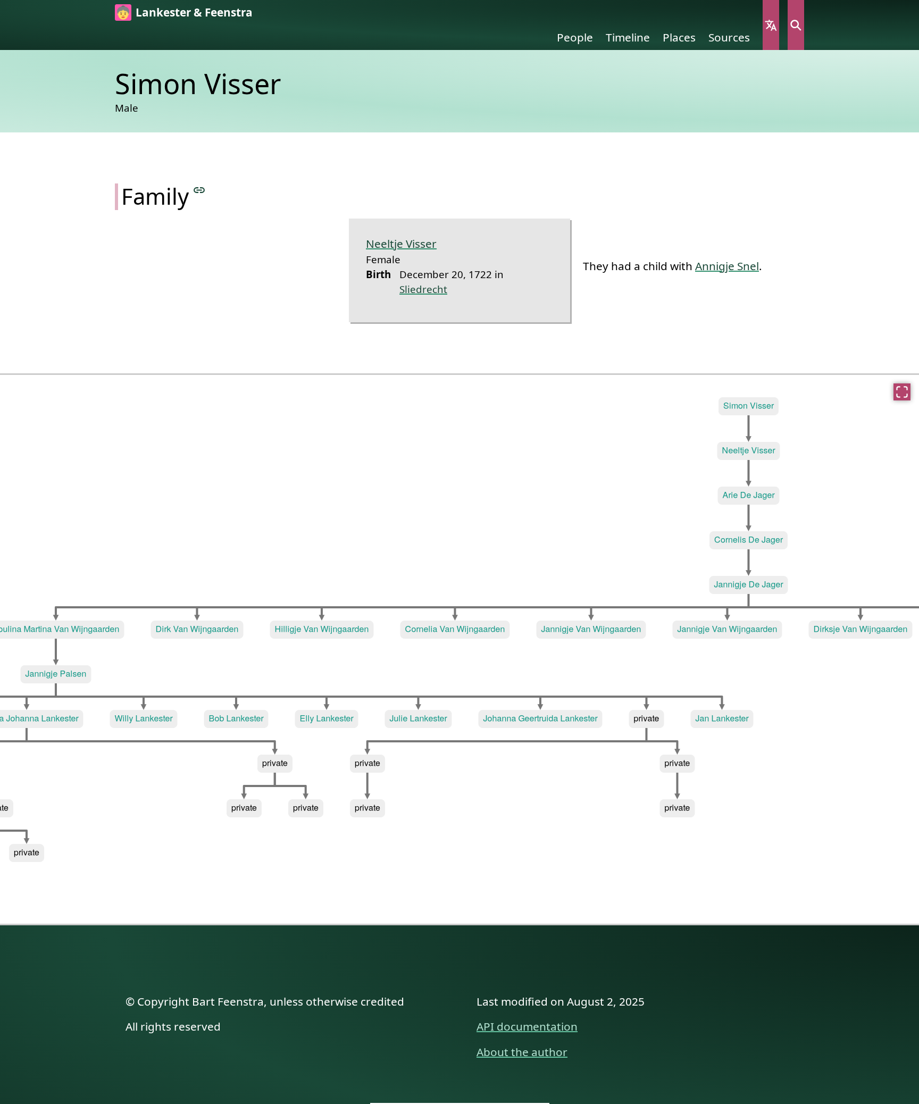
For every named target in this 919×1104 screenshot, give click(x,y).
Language (771, 25)
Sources (729, 37)
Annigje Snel (727, 265)
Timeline (628, 37)
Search (796, 25)
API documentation (527, 1026)
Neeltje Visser (401, 243)
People (575, 37)
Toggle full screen (901, 391)
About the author (522, 1051)
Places (679, 37)
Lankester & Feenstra (194, 12)
